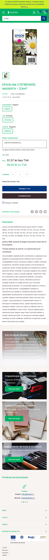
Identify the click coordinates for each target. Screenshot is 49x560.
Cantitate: (5, 174)
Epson (5, 94)
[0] (44, 12)
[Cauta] (44, 18)
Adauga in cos (24, 189)
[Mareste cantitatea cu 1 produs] (27, 174)
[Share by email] (45, 211)
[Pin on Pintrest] (36, 211)
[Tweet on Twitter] (40, 211)
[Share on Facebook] (32, 211)
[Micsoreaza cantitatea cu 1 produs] (13, 174)
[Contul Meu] (34, 12)
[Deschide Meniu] (3, 12)
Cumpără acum (24, 196)
